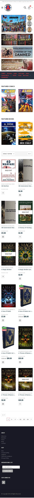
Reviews (3, 438)
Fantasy (7, 267)
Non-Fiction (25, 75)
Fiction (19, 75)
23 (24, 419)
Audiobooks (4, 226)
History (14, 226)
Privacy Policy (5, 458)
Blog (2, 441)
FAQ (2, 451)
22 (20, 419)
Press (3, 439)
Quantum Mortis (5, 75)
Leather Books (22, 309)
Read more (3, 193)
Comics (10, 99)
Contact (3, 443)
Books (4, 132)
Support (3, 454)
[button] (2, 7)
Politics (14, 184)
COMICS (3, 73)
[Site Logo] (8, 7)
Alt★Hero (9, 73)
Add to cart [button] (13, 110)
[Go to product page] (25, 170)
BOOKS (14, 75)
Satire (12, 132)
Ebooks (26, 132)
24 (27, 419)
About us (3, 436)
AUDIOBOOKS (4, 77)
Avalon (15, 73)
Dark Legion (21, 73)
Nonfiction (8, 184)
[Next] (31, 419)
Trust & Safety (5, 452)
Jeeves (27, 73)
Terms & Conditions (6, 456)
